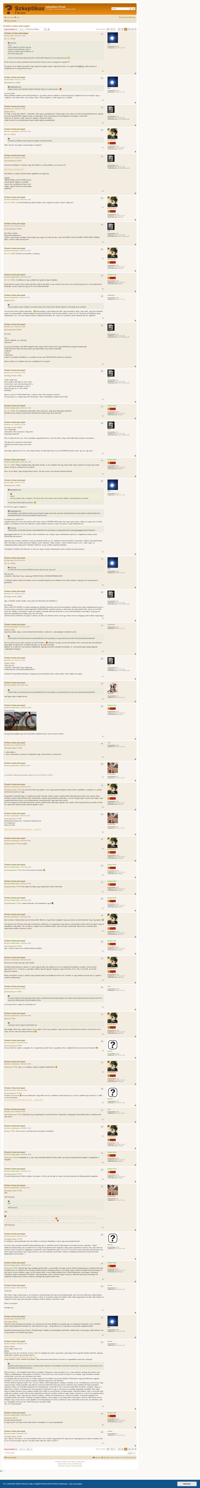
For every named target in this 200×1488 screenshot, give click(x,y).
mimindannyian (112, 139)
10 (117, 1288)
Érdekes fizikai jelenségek (16, 26)
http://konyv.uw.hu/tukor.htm (13, 169)
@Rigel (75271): (9, 112)
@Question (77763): (11, 1157)
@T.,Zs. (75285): (10, 411)
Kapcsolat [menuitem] (97, 1457)
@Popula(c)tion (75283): (12, 485)
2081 (117, 297)
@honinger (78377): (10, 1418)
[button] (108, 29)
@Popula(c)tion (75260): (12, 82)
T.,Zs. (109, 113)
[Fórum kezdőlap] (25, 9)
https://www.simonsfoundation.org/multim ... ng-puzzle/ (22, 829)
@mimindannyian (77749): (13, 819)
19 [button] (132, 29)
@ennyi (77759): (9, 1019)
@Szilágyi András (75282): (13, 376)
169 (117, 116)
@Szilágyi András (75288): (13, 596)
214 (117, 696)
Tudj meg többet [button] (75, 1484)
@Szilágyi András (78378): (13, 1436)
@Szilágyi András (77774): (13, 1174)
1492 (117, 46)
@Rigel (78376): (9, 1347)
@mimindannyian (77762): (13, 1093)
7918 (117, 146)
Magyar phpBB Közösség (75, 1463)
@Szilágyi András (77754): (13, 1191)
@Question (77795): (11, 1268)
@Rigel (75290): (9, 663)
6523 (117, 281)
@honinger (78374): (10, 1322)
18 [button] (129, 29)
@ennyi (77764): (9, 1131)
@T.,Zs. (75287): (10, 465)
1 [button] (114, 29)
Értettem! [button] (187, 1484)
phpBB (64, 1461)
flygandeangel (112, 774)
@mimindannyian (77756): (13, 946)
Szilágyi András (112, 274)
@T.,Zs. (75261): (10, 280)
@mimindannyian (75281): (13, 330)
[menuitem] (16, 17)
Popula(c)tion (111, 295)
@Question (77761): (11, 1067)
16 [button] (122, 29)
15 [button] (119, 29)
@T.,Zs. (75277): (10, 202)
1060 (117, 1053)
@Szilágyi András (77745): (13, 748)
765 (117, 776)
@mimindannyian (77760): (13, 1114)
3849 (117, 745)
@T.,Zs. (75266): (10, 39)
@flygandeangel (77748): (12, 887)
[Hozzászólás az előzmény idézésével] (102, 33)
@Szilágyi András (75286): (13, 427)
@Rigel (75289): (9, 630)
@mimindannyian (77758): (13, 1046)
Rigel (109, 43)
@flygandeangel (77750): (12, 844)
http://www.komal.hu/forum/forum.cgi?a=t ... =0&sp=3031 (23, 1100)
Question (110, 1051)
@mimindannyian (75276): (13, 161)
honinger (110, 1285)
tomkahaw (110, 693)
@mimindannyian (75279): (13, 229)
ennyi (109, 742)
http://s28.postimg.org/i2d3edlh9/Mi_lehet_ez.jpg (20, 1357)
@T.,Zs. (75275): (10, 134)
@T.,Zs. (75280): (10, 254)
